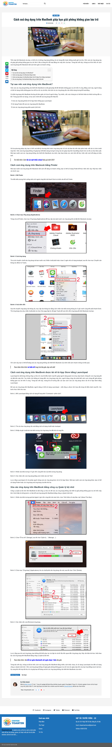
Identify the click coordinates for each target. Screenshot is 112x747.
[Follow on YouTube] (75, 710)
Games (93, 3)
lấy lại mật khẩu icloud (34, 159)
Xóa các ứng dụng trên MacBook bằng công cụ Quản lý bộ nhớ (28, 79)
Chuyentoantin (68, 686)
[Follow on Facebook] (36, 710)
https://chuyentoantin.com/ (27, 690)
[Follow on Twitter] (57, 710)
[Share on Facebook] (6, 66)
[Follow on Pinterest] (66, 710)
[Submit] (44, 3)
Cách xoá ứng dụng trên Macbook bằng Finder (24, 75)
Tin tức (108, 3)
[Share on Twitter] (6, 70)
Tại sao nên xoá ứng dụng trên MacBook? (23, 73)
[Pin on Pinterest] (6, 73)
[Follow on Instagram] (47, 710)
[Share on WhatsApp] (6, 63)
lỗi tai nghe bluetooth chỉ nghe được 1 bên (41, 660)
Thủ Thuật (101, 3)
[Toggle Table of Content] (48, 70)
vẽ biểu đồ (31, 367)
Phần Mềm (85, 3)
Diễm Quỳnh (28, 684)
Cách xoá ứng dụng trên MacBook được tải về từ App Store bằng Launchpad (31, 77)
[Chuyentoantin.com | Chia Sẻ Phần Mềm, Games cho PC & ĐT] (10, 3)
